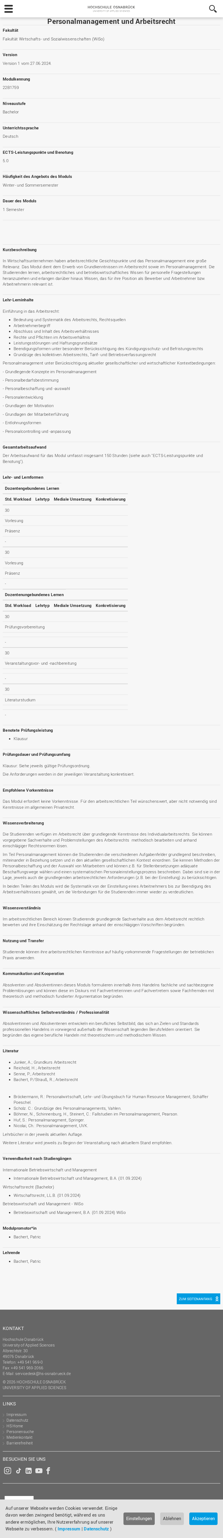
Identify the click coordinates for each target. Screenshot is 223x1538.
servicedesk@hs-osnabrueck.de (42, 1373)
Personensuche (20, 1431)
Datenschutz (96, 1529)
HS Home (15, 1425)
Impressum (69, 1529)
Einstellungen (139, 1518)
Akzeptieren (203, 1518)
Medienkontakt (19, 1437)
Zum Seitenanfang (195, 1299)
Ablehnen (172, 1518)
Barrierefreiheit (20, 1443)
